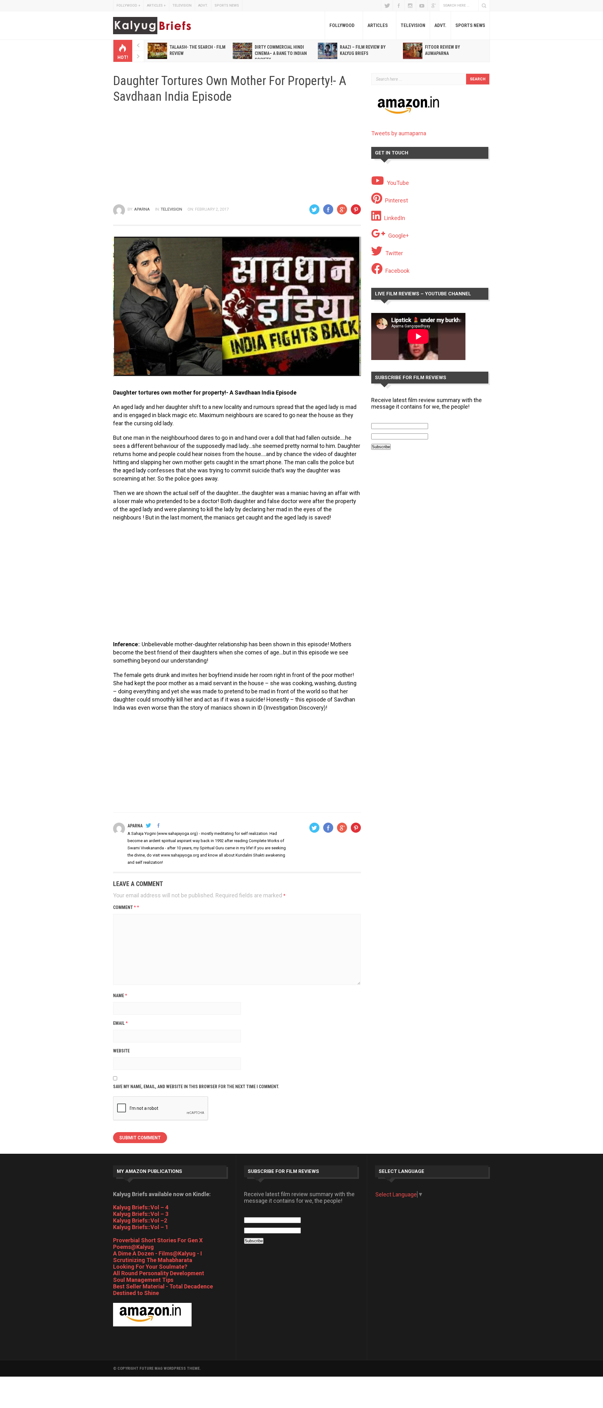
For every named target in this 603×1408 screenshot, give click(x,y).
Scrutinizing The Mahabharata (152, 1260)
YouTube (421, 5)
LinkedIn (394, 218)
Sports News (227, 5)
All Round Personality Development (158, 1273)
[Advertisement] (237, 154)
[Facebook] (328, 209)
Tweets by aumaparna (398, 133)
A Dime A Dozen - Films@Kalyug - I (157, 1253)
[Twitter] (314, 209)
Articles (156, 5)
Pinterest (396, 200)
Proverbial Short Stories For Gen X (158, 1240)
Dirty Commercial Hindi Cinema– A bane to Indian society (281, 53)
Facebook (398, 5)
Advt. (203, 5)
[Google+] (342, 209)
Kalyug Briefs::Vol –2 (140, 1220)
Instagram (410, 5)
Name (120, 995)
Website (121, 1050)
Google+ (433, 5)
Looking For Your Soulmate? (150, 1266)
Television (182, 5)
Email (120, 1023)
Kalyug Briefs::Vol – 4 (140, 1207)
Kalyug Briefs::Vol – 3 (140, 1214)
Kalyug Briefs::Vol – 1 (140, 1227)
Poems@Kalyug (133, 1247)
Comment (126, 907)
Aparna (142, 209)
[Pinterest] (356, 209)
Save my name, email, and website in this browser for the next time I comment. (196, 1086)
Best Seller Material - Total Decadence (163, 1286)
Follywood (128, 5)
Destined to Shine (136, 1293)
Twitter (387, 5)
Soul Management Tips (143, 1279)
